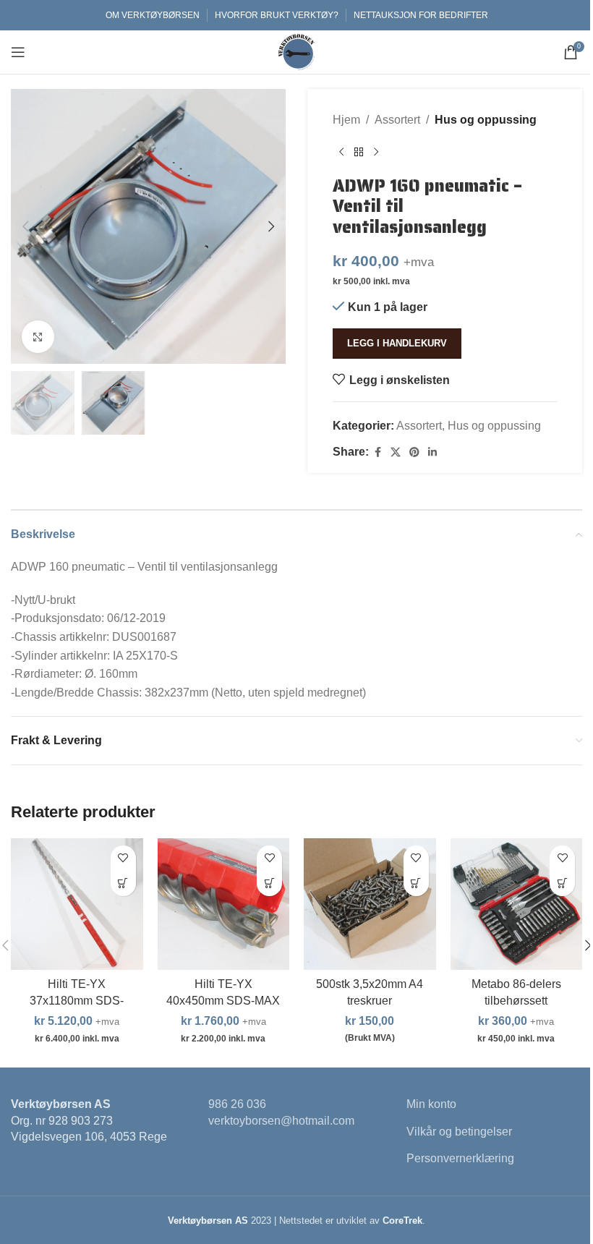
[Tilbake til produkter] (358, 152)
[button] (25, 226)
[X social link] (395, 452)
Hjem (346, 120)
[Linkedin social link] (432, 452)
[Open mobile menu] (18, 52)
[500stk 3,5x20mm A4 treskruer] (370, 904)
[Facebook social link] (377, 452)
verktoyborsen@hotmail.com (281, 1121)
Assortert (397, 120)
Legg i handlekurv (397, 343)
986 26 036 (237, 1104)
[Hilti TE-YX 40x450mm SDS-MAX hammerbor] (224, 904)
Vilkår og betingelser (459, 1131)
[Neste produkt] (376, 152)
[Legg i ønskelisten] (123, 858)
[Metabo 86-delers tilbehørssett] (517, 904)
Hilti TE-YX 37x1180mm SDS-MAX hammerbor (77, 1000)
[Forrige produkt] (341, 152)
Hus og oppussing (486, 120)
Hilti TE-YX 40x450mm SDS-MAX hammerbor (223, 1000)
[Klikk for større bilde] (38, 336)
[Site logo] (296, 51)
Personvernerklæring (460, 1158)
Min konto (431, 1104)
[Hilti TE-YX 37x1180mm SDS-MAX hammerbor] (77, 904)
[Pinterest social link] (414, 452)
